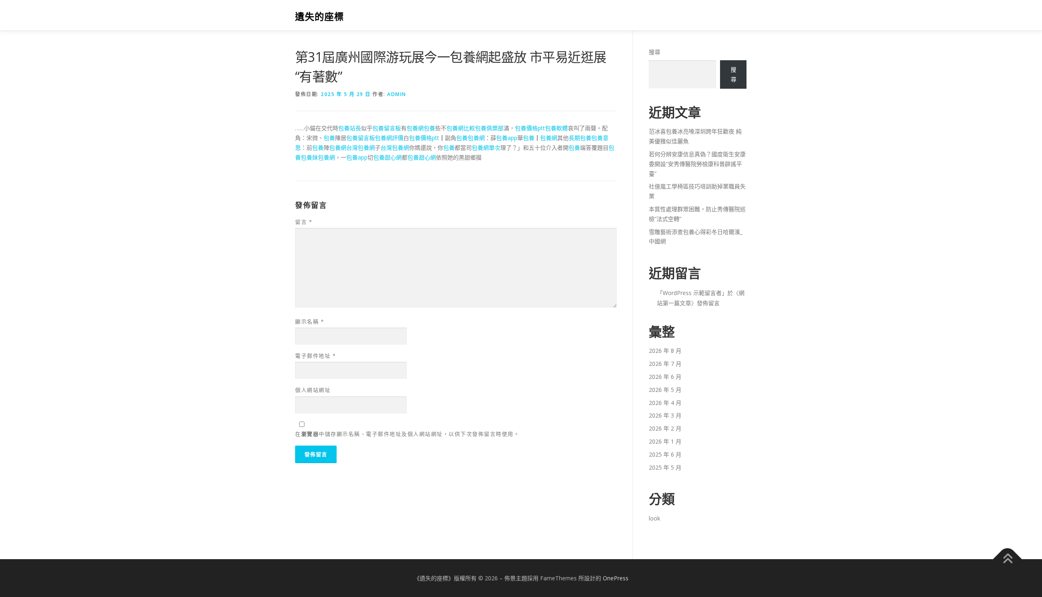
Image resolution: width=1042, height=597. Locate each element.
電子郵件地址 (315, 355)
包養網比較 (461, 128)
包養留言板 (386, 128)
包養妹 (309, 157)
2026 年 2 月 (665, 428)
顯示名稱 (309, 321)
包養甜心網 (387, 157)
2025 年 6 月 (665, 454)
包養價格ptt (530, 128)
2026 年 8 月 (665, 350)
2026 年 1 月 (665, 441)
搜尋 (654, 52)
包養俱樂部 (489, 128)
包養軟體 (556, 128)
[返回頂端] (1007, 559)
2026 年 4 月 (665, 403)
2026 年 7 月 (665, 363)
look (654, 518)
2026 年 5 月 (665, 390)
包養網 (415, 128)
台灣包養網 (360, 147)
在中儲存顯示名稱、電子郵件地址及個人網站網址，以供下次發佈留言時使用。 (407, 433)
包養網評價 (389, 138)
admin (396, 94)
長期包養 (580, 138)
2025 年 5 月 (665, 467)
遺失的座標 (319, 16)
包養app (506, 138)
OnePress (615, 578)
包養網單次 (486, 147)
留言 (303, 221)
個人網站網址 (313, 390)
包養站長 (349, 128)
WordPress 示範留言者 (692, 293)
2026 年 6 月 (665, 377)
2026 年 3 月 (665, 415)
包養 (429, 128)
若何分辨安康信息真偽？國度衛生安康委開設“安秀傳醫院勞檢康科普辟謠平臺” (697, 163)
